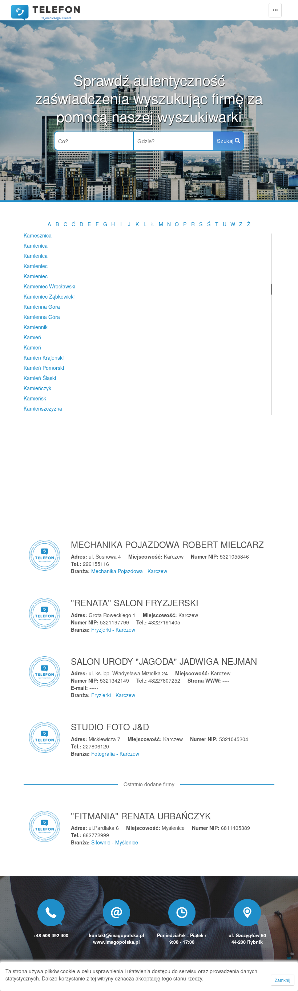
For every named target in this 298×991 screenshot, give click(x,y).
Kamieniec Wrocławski (49, 286)
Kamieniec (36, 265)
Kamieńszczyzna (43, 408)
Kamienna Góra (42, 306)
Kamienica (36, 245)
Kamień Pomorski (44, 367)
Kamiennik (36, 327)
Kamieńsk (35, 398)
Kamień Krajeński (44, 357)
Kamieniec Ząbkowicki (49, 296)
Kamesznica (38, 235)
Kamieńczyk (37, 388)
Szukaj (226, 140)
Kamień (32, 337)
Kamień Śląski (40, 377)
